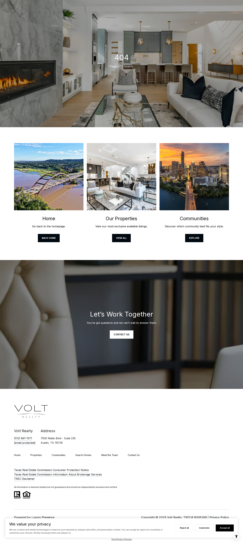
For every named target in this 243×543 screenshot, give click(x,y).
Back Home (49, 238)
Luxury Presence (43, 517)
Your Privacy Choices (121, 539)
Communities (58, 455)
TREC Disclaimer (24, 478)
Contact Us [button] (121, 334)
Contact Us (134, 455)
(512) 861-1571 (23, 438)
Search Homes (83, 455)
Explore (194, 238)
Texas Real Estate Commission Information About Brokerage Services (58, 474)
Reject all (184, 528)
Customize (204, 528)
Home (17, 455)
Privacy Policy (219, 517)
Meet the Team (109, 455)
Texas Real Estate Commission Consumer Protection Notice (51, 470)
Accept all (225, 528)
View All (121, 238)
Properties (36, 455)
